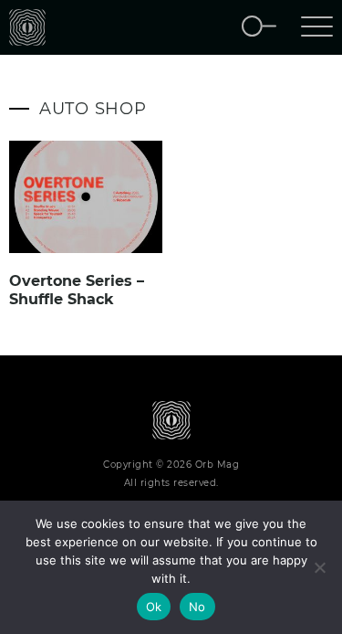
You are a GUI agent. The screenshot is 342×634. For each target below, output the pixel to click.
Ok (154, 606)
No (197, 606)
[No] (319, 567)
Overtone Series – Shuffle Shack (76, 290)
